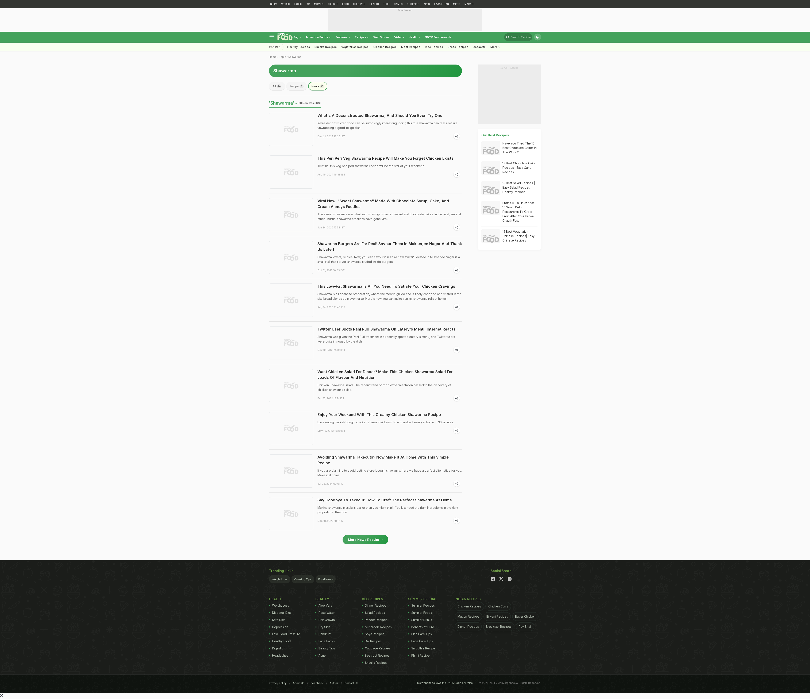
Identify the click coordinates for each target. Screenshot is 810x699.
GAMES (398, 4)
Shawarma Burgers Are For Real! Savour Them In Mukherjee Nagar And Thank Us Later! (389, 247)
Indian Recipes (468, 599)
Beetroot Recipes (377, 655)
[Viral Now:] (291, 214)
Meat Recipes (410, 47)
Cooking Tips (303, 579)
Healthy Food (281, 641)
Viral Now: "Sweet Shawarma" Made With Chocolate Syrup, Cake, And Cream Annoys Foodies (383, 204)
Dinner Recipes (375, 605)
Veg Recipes (372, 599)
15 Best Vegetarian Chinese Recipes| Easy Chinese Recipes (518, 236)
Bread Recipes (458, 47)
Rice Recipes (434, 47)
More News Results (363, 540)
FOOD (345, 4)
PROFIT (298, 4)
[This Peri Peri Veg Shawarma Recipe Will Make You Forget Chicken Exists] (291, 172)
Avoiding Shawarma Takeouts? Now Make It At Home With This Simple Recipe (383, 460)
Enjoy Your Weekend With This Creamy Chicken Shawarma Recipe (379, 414)
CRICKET (333, 4)
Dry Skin (324, 627)
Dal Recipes (373, 641)
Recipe (296, 86)
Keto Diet (278, 620)
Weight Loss (280, 579)
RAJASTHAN (441, 4)
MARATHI (469, 4)
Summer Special (422, 599)
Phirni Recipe (420, 655)
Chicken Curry (498, 606)
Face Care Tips (422, 641)
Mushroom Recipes (378, 627)
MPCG (456, 4)
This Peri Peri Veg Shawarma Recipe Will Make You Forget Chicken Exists (385, 158)
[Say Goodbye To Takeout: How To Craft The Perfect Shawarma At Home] (291, 513)
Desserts (479, 47)
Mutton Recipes (468, 616)
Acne (322, 655)
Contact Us (351, 683)
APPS (427, 4)
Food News (325, 579)
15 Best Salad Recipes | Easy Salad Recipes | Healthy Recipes (518, 187)
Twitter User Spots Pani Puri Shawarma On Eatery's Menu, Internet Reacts (386, 329)
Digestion (278, 648)
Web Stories (381, 37)
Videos (399, 37)
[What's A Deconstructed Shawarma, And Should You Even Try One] (291, 129)
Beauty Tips (327, 648)
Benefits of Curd (422, 627)
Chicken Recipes (385, 47)
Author (334, 683)
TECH (386, 4)
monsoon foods (317, 37)
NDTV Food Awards (438, 37)
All (277, 86)
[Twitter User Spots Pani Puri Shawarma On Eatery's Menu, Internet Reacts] (291, 343)
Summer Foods (421, 612)
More (494, 47)
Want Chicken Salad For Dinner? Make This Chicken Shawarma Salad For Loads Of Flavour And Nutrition (385, 375)
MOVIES (319, 4)
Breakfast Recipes (499, 626)
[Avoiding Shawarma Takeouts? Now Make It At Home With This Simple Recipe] (291, 471)
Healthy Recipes (298, 47)
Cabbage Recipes (377, 648)
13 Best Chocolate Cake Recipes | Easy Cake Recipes (519, 167)
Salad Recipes (375, 612)
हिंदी (308, 4)
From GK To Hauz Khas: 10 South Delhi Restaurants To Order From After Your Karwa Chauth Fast (518, 211)
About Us (298, 683)
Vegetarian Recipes (355, 47)
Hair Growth (327, 620)
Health (413, 37)
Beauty (322, 599)
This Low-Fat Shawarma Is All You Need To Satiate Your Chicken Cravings (386, 286)
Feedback (317, 683)
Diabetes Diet (281, 612)
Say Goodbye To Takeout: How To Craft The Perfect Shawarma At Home (384, 500)
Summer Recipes (423, 605)
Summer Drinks (421, 620)
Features (341, 37)
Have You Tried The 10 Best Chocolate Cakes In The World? (519, 148)
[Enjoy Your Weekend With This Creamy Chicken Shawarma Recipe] (291, 428)
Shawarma (294, 56)
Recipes (361, 37)
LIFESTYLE (359, 4)
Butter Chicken (525, 616)
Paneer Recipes (376, 620)
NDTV (273, 4)
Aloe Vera (325, 605)
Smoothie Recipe (423, 648)
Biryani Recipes (497, 616)
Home (273, 56)
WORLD (285, 4)
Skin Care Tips (421, 634)
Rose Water (327, 612)
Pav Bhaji (525, 626)
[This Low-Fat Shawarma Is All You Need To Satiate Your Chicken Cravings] (291, 300)
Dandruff (325, 634)
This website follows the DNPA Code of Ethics (444, 682)
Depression (280, 627)
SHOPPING (413, 4)
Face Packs (327, 641)
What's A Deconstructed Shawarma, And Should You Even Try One (379, 115)
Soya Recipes (374, 634)
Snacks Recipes (326, 47)
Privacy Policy (277, 683)
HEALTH (374, 4)
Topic (282, 56)
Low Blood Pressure (286, 634)
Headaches (280, 655)
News (317, 86)
